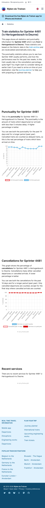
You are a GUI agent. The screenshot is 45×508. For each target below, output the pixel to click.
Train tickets (29, 440)
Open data (13, 489)
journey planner (25, 70)
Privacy (21, 489)
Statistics (10, 24)
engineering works (16, 2)
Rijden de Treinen (20, 486)
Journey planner (31, 426)
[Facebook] (9, 493)
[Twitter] (4, 493)
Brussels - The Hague (33, 456)
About (5, 489)
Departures (6, 432)
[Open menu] (42, 9)
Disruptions (6, 436)
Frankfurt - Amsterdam (33, 468)
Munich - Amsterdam (33, 464)
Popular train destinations (13, 451)
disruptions (6, 2)
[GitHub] (29, 493)
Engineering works (9, 440)
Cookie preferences (33, 489)
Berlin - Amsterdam (32, 460)
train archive (34, 47)
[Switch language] (38, 9)
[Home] (3, 24)
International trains (32, 430)
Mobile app (6, 428)
